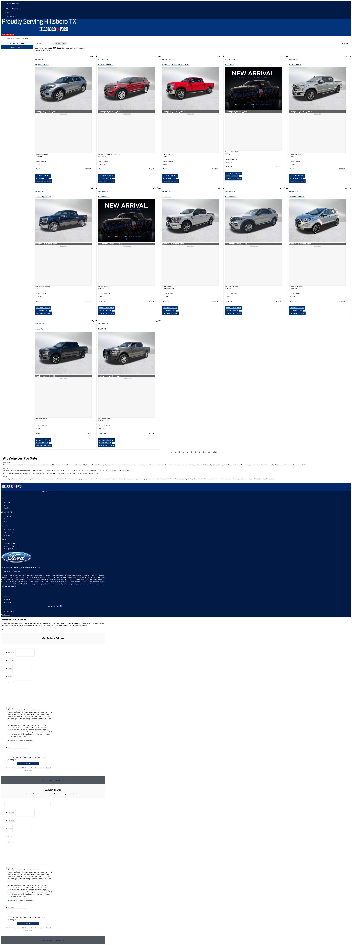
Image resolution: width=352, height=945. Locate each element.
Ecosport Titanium (297, 197)
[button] (8, 35)
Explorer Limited (42, 64)
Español (7, 12)
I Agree (13, 708)
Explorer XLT (104, 197)
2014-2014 (21, 38)
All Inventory (10, 38)
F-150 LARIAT (295, 64)
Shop (3, 498)
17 (209, 452)
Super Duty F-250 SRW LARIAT (175, 64)
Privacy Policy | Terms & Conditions (20, 741)
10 (203, 452)
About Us (4, 526)
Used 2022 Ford (103, 59)
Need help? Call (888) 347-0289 (53, 780)
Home (4, 38)
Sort (50, 43)
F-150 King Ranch (43, 197)
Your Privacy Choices (52, 606)
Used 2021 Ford (166, 59)
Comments (11, 907)
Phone (9, 747)
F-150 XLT (166, 197)
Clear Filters (344, 43)
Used (16, 38)
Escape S (229, 64)
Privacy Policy (39, 768)
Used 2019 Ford (39, 323)
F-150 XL (39, 329)
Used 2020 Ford (39, 59)
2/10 (49, 50)
